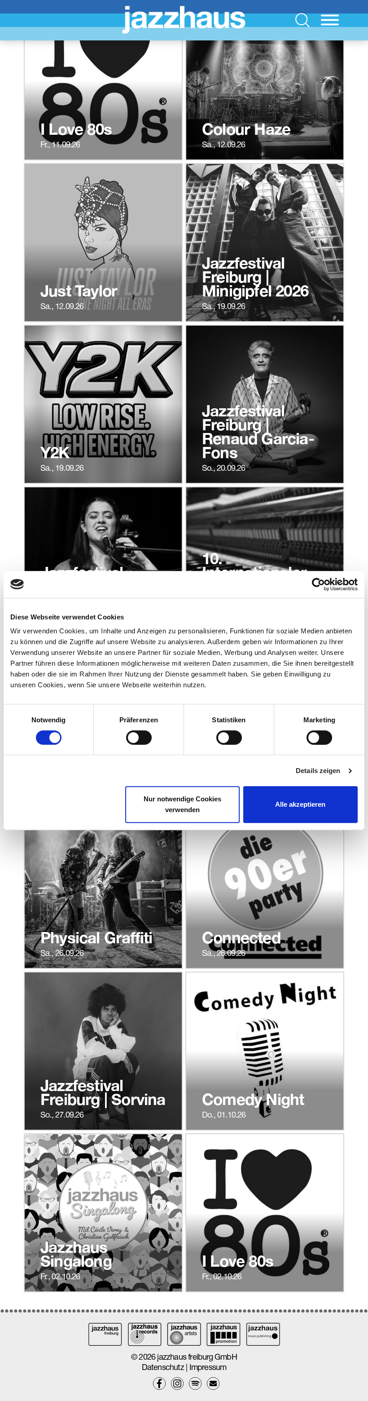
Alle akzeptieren (300, 804)
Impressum (208, 1367)
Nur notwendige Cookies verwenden (182, 804)
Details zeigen (318, 770)
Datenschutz (163, 1367)
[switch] (139, 737)
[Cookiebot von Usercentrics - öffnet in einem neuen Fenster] (318, 584)
